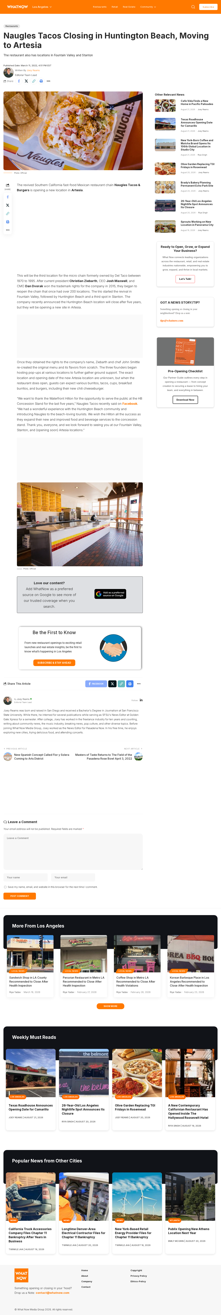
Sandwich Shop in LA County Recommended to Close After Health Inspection (28, 981)
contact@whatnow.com (52, 1292)
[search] (193, 7)
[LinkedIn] (141, 700)
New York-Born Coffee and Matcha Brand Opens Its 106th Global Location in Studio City (197, 145)
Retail (115, 6)
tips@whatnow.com (171, 320)
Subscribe (208, 7)
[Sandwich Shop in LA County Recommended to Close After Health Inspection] (30, 953)
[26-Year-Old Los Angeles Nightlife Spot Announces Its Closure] (165, 206)
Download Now (185, 399)
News (13, 1220)
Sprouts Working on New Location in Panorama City (197, 223)
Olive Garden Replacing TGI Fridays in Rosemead (197, 166)
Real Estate (129, 6)
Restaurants (100, 6)
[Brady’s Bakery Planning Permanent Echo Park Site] (165, 187)
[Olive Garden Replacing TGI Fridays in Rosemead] (165, 169)
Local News (18, 971)
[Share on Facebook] (18, 81)
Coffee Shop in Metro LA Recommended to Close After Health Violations (135, 981)
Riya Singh (202, 155)
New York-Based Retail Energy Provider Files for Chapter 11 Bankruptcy (133, 1233)
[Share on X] (26, 81)
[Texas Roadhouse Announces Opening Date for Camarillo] (165, 124)
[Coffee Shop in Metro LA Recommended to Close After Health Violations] (137, 953)
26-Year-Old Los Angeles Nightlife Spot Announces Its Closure (197, 204)
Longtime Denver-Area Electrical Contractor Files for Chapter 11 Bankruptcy (83, 1233)
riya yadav (15, 992)
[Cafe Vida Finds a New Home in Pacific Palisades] (165, 105)
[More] (48, 81)
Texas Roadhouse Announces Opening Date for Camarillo (197, 122)
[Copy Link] (33, 81)
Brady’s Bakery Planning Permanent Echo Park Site (197, 184)
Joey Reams (33, 70)
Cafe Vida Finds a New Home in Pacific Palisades (197, 102)
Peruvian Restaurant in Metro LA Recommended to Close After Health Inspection (83, 981)
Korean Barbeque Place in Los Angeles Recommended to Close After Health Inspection (189, 981)
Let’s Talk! (185, 279)
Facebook (129, 403)
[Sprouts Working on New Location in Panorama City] (165, 226)
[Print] (41, 81)
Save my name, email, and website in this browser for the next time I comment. (53, 886)
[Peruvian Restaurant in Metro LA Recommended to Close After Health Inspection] (83, 953)
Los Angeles (17, 1097)
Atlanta (175, 1220)
